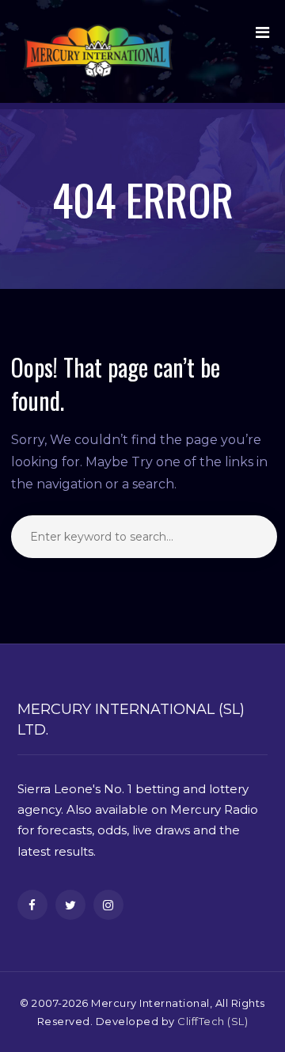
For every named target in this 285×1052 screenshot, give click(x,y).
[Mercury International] (98, 51)
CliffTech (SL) (212, 1021)
